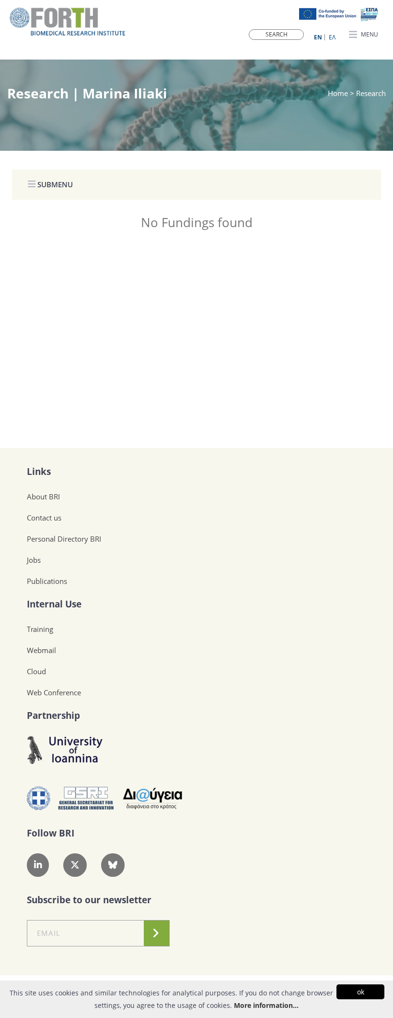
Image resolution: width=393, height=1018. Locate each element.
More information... (266, 1005)
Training (40, 629)
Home (339, 93)
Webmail (41, 650)
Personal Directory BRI (64, 539)
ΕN (318, 37)
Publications (47, 581)
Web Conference (54, 692)
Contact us (44, 517)
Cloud (36, 671)
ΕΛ (332, 37)
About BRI (43, 496)
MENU (368, 34)
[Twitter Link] (75, 865)
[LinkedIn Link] (38, 865)
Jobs (34, 560)
